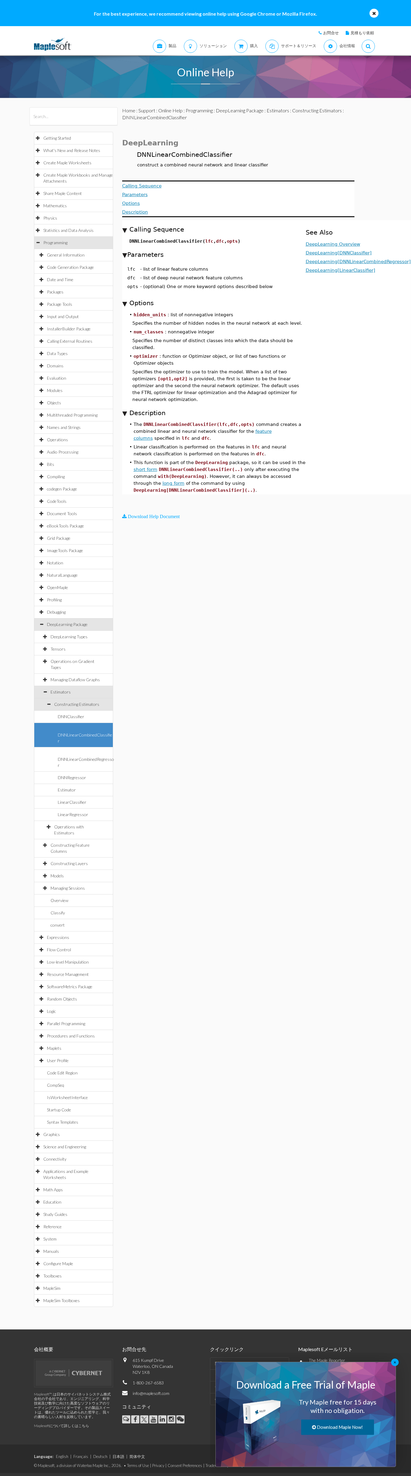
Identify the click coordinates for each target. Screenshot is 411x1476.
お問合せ (331, 32)
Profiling (54, 599)
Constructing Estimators (76, 704)
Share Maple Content (62, 193)
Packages (55, 291)
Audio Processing (62, 451)
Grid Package (58, 538)
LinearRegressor (73, 814)
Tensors (58, 648)
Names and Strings (64, 427)
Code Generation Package (70, 267)
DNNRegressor (72, 777)
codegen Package (62, 488)
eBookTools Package (65, 525)
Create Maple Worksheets (67, 162)
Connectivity (54, 1159)
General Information (66, 254)
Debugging (56, 612)
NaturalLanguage (62, 575)
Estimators (61, 691)
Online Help (170, 110)
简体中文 (137, 1456)
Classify (58, 912)
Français (80, 1456)
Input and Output (63, 316)
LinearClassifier (72, 802)
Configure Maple (58, 1263)
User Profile (58, 1060)
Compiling (56, 476)
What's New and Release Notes (71, 150)
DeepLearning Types (69, 636)
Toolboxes (52, 1275)
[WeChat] (180, 1419)
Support (146, 110)
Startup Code (59, 1109)
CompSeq (55, 1085)
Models (57, 875)
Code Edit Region (62, 1072)
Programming (55, 242)
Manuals (51, 1251)
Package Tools (59, 304)
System (50, 1238)
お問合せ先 (134, 1349)
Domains (55, 365)
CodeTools (56, 501)
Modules (55, 390)
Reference (52, 1226)
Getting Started (57, 138)
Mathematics (55, 205)
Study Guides (55, 1214)
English (62, 1456)
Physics (50, 217)
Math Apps (53, 1189)
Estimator (67, 789)
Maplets (54, 1048)
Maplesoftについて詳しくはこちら (61, 1425)
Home (128, 110)
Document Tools (62, 513)
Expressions (58, 937)
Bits (50, 464)
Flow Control (59, 949)
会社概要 (43, 1349)
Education (52, 1201)
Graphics (51, 1134)
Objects (54, 402)
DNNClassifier (71, 716)
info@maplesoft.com (151, 1393)
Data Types (57, 353)
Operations (57, 439)
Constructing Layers (69, 863)
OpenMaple (57, 587)
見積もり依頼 (362, 32)
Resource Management (68, 974)
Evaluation (56, 378)
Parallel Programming (66, 1023)
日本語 (118, 1456)
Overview (59, 900)
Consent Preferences (185, 1465)
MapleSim (51, 1288)
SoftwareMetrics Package (69, 986)
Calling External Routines (69, 341)
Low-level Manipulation (68, 961)
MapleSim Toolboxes (61, 1300)
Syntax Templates (62, 1122)
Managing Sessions (68, 888)
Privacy (158, 1465)
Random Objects (62, 998)
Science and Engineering (64, 1146)
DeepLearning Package (67, 624)
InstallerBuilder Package (69, 328)
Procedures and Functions (71, 1035)
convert (58, 925)
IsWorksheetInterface (67, 1097)
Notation (55, 562)
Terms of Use (138, 1465)
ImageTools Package (65, 550)
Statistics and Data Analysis (68, 230)
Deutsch (100, 1456)
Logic (51, 1011)
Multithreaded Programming (72, 415)
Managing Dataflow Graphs (75, 679)
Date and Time (60, 279)
